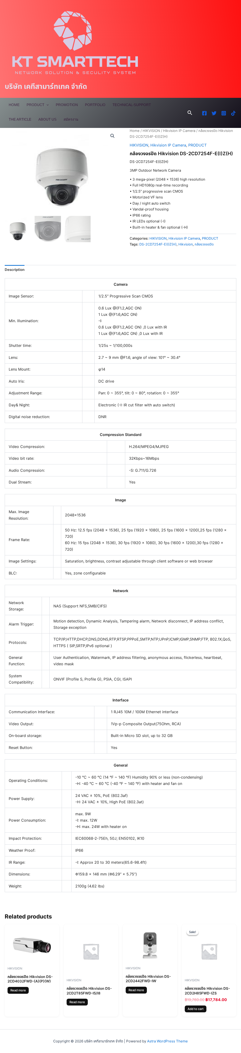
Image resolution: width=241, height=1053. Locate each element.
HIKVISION (151, 131)
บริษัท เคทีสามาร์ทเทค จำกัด (46, 86)
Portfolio (95, 105)
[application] (46, 104)
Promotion (67, 105)
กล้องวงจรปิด (204, 244)
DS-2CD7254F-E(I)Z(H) (158, 244)
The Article (20, 119)
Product (35, 105)
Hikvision (185, 244)
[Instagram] (223, 113)
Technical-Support (131, 105)
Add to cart (196, 1009)
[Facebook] (204, 113)
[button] (190, 112)
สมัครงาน (71, 119)
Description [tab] (14, 269)
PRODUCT (197, 145)
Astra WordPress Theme (167, 1041)
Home (14, 105)
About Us (47, 119)
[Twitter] (214, 113)
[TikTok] (233, 113)
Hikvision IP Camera (179, 131)
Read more (18, 990)
